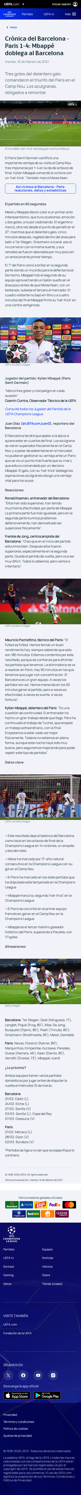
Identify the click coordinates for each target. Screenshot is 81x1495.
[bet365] (33, 1214)
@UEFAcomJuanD (36, 423)
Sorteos (8, 1266)
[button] (69, 14)
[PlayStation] (26, 1204)
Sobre (46, 1275)
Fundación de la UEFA (17, 1333)
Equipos (47, 1249)
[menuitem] (29, 14)
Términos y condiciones (18, 1422)
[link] (27, 14)
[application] (40, 123)
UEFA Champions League (9, 14)
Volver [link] (13, 27)
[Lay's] (40, 1204)
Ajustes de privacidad (17, 1436)
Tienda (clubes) (52, 1284)
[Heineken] (12, 1204)
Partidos (8, 1249)
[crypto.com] (19, 1214)
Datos (7, 1284)
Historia (47, 1266)
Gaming (8, 1275)
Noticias (47, 1258)
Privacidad (10, 1415)
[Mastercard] (69, 1204)
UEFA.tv (8, 1258)
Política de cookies (15, 1428)
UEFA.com (10, 1324)
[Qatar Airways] (62, 1214)
